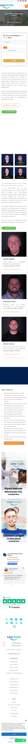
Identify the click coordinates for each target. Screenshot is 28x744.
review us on (11, 573)
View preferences (14, 738)
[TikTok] (7, 633)
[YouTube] (21, 629)
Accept (14, 734)
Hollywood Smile (9, 301)
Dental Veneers (14, 688)
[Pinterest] (11, 633)
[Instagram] (11, 629)
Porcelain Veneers (14, 694)
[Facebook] (16, 629)
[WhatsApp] (6, 629)
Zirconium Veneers (14, 691)
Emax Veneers (14, 700)
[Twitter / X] (16, 633)
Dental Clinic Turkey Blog (14, 714)
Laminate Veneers (14, 697)
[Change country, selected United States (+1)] (5, 47)
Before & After (14, 717)
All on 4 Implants (14, 674)
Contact (14, 712)
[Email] (14, 636)
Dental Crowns (8, 344)
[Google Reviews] (21, 633)
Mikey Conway (13, 578)
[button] (26, 720)
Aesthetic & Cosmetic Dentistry (14, 683)
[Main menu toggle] (26, 6)
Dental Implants (9, 259)
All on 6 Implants (14, 677)
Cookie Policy (10, 741)
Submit (14, 60)
